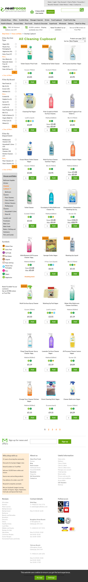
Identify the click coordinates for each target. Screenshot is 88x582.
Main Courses (6, 507)
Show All (7, 214)
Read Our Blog (80, 23)
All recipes (5, 502)
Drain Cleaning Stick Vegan (50, 399)
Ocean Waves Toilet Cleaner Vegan (29, 160)
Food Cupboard (56, 20)
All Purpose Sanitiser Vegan (72, 64)
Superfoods (53, 23)
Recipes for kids (7, 530)
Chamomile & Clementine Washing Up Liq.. (71, 208)
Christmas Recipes (8, 534)
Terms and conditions (64, 478)
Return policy (62, 474)
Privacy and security (64, 476)
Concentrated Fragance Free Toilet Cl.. (71, 112)
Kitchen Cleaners (10, 203)
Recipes (32, 461)
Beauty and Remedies (8, 515)
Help (71, 4)
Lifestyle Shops (6, 20)
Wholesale (62, 23)
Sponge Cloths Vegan (50, 255)
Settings (51, 578)
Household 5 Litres (11, 211)
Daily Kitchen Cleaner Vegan (71, 159)
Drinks (47, 20)
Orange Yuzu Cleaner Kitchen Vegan (29, 400)
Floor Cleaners (9, 197)
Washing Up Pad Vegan (50, 303)
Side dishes (5, 532)
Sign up (65, 441)
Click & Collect (62, 465)
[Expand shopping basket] (32, 12)
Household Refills (35, 470)
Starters (4, 504)
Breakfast (5, 517)
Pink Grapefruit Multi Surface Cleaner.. (50, 112)
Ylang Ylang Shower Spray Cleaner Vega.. (29, 352)
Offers (15, 20)
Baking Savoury (7, 509)
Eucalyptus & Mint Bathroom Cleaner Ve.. (50, 208)
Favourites (80, 2)
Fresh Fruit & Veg (69, 20)
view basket (39, 13)
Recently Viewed (53, 4)
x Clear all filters (7, 75)
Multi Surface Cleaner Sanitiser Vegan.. (50, 160)
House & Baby (18, 23)
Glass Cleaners (9, 200)
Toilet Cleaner (29, 207)
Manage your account (64, 470)
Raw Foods (28, 23)
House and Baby (17, 34)
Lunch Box (5, 526)
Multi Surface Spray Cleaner (29, 303)
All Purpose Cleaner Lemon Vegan (72, 352)
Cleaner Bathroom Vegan (72, 399)
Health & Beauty (6, 23)
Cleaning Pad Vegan (29, 111)
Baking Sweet (6, 511)
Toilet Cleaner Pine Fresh (29, 64)
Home (50, 2)
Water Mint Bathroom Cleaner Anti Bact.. (71, 304)
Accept (39, 578)
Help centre (61, 459)
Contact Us (77, 4)
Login (54, 2)
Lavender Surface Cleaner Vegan (50, 352)
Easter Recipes (6, 536)
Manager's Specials (36, 20)
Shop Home (5, 34)
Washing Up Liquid (72, 255)
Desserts (5, 519)
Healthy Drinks (6, 524)
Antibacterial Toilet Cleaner (50, 64)
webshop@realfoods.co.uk (39, 507)
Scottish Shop (23, 20)
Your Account (62, 2)
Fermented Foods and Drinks (11, 539)
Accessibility (62, 480)
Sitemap (60, 485)
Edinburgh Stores (35, 467)
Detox (4, 522)
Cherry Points (72, 2)
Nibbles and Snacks (8, 528)
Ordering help (62, 472)
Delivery (71, 23)
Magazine (33, 474)
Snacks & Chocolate (40, 23)
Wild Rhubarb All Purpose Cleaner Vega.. (29, 256)
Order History (64, 4)
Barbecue (5, 513)
